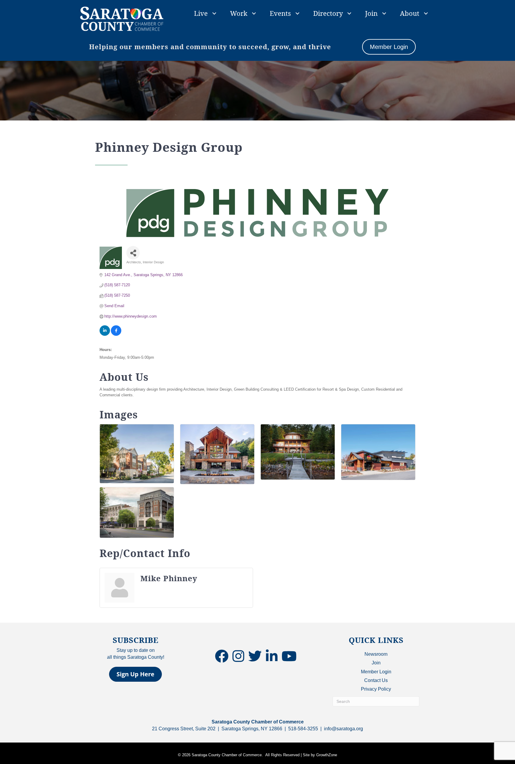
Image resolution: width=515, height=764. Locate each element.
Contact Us (376, 680)
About (409, 13)
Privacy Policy (376, 689)
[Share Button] (133, 252)
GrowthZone (326, 755)
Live (201, 13)
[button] (135, 674)
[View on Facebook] (116, 334)
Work (238, 13)
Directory (328, 13)
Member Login (376, 671)
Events (280, 13)
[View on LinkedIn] (105, 334)
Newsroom (375, 654)
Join (371, 13)
